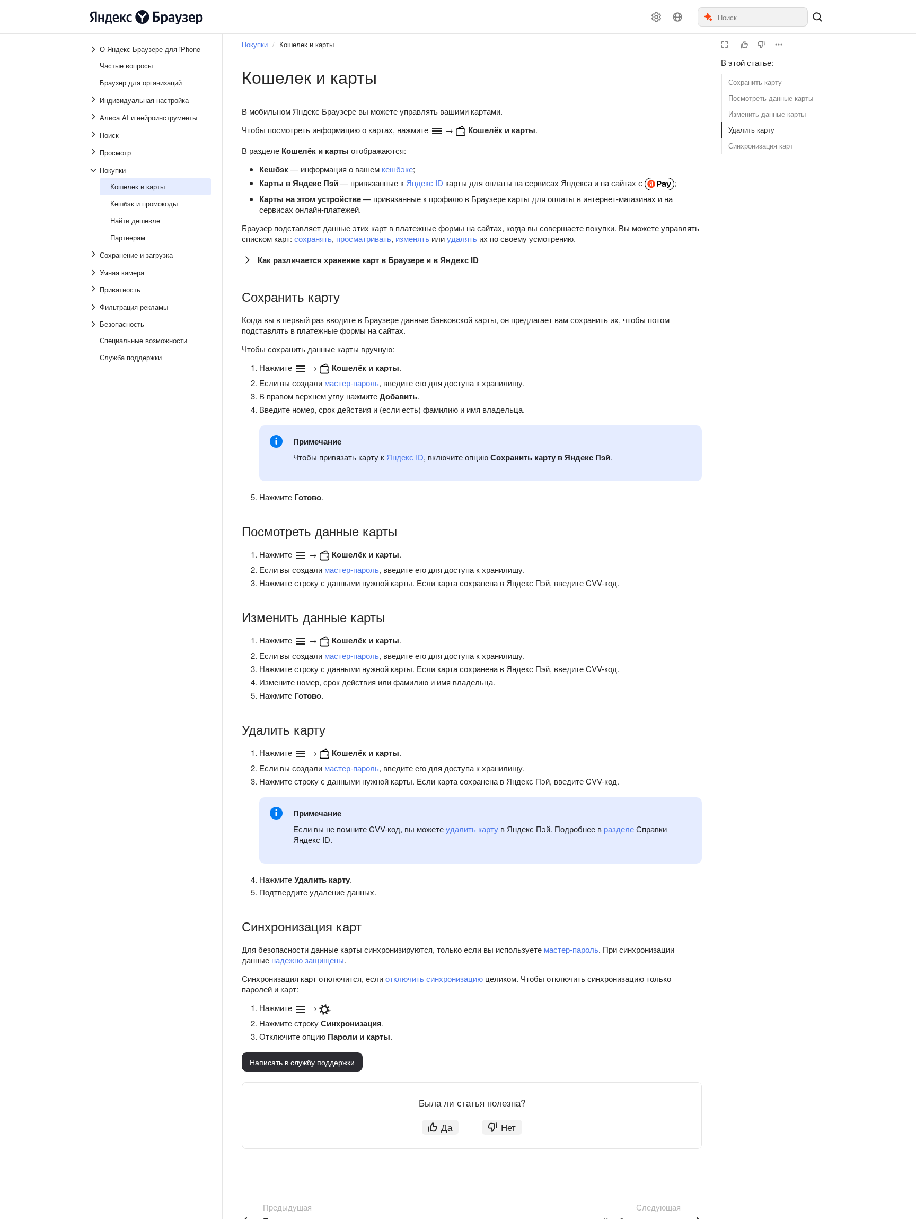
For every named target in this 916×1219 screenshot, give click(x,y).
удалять (462, 238)
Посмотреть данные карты (770, 98)
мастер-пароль (351, 382)
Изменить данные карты (767, 114)
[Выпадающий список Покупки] (94, 170)
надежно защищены (307, 959)
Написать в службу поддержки (302, 1062)
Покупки (255, 44)
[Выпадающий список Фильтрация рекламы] (94, 307)
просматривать (363, 238)
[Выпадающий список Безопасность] (94, 324)
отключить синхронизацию (434, 978)
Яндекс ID (424, 182)
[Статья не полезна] (761, 44)
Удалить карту (751, 130)
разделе (619, 828)
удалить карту (472, 828)
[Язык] (677, 17)
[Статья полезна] (744, 44)
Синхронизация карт (760, 146)
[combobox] (762, 17)
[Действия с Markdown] (778, 44)
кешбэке (397, 169)
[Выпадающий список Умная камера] (94, 272)
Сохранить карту (755, 82)
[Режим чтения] (724, 44)
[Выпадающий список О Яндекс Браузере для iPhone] (94, 49)
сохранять (313, 238)
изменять (412, 238)
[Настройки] (656, 17)
